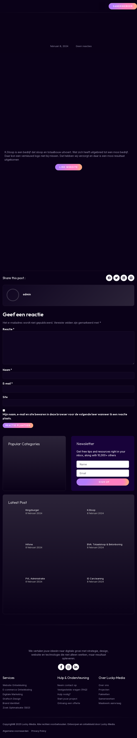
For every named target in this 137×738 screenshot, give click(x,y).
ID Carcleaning (95, 578)
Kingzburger (32, 510)
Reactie (8, 329)
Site (5, 397)
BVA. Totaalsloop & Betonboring (104, 544)
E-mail (8, 383)
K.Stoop (91, 510)
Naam (7, 369)
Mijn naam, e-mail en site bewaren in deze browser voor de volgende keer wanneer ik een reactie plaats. (65, 416)
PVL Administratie (35, 578)
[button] (102, 6)
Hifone (29, 544)
